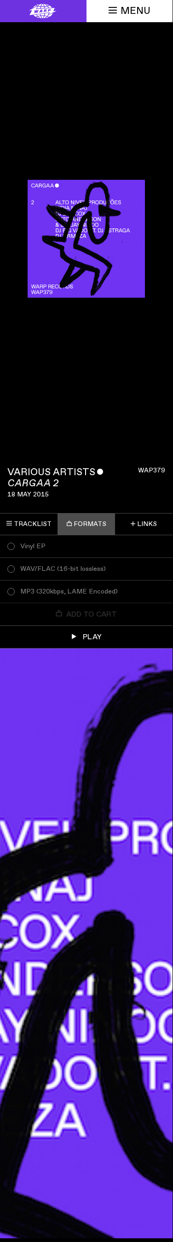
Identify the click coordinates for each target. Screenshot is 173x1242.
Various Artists (51, 472)
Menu (135, 11)
